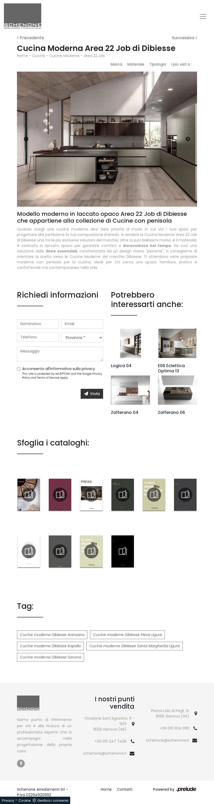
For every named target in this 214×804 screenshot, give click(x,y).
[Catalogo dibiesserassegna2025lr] (91, 494)
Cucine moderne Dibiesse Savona (50, 657)
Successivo (183, 38)
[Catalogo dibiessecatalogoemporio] (60, 551)
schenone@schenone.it (105, 753)
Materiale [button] (135, 64)
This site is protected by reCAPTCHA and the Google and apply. (62, 376)
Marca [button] (116, 64)
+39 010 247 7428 (110, 741)
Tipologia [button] (158, 64)
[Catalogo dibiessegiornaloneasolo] (28, 494)
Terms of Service (48, 378)
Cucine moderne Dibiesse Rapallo (50, 646)
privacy (88, 368)
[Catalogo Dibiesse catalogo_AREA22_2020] (122, 494)
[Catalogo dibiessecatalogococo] (60, 494)
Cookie (25, 800)
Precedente (31, 38)
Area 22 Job (94, 55)
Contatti (124, 789)
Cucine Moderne (64, 55)
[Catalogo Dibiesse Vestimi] (185, 494)
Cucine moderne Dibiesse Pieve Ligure (127, 634)
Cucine (38, 55)
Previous (26, 139)
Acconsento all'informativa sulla (58, 368)
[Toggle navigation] (203, 16)
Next (188, 139)
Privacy (8, 800)
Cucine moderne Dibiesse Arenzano (52, 634)
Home (22, 55)
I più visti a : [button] (181, 64)
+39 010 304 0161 (174, 728)
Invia (95, 394)
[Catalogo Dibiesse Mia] (154, 494)
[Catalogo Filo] (122, 551)
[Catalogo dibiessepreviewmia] (91, 551)
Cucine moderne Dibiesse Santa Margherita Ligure (134, 646)
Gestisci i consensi (52, 800)
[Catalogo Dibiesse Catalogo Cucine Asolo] (28, 551)
